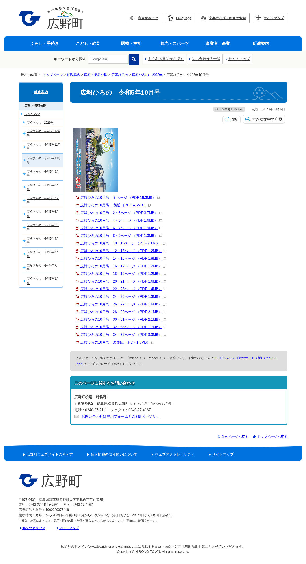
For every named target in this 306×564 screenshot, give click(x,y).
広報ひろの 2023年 (147, 75)
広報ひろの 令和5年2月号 (43, 267)
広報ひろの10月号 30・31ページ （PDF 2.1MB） (121, 319)
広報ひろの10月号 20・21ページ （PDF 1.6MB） (121, 281)
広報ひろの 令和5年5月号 (43, 227)
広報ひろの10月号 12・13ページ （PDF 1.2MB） (121, 251)
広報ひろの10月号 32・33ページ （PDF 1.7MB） (121, 327)
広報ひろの (119, 75)
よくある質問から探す (166, 59)
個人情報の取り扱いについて (114, 454)
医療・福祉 (131, 43)
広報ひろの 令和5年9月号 (43, 173)
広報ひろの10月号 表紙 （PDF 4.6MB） (113, 205)
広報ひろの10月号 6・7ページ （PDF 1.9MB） (119, 228)
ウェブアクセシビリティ (174, 454)
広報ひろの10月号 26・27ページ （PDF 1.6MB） (121, 304)
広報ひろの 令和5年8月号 (43, 187)
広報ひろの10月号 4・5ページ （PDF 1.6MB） (119, 220)
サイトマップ (274, 18)
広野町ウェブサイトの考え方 (49, 454)
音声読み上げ (148, 18)
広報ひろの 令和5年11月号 (43, 147)
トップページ (53, 75)
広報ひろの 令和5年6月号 (43, 214)
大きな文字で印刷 (267, 119)
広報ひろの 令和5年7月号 (43, 200)
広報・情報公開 (96, 75)
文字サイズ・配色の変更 (227, 18)
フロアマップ (69, 528)
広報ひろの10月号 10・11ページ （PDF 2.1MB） (121, 243)
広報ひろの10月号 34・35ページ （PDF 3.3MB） (121, 335)
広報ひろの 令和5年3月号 (43, 254)
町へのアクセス (33, 528)
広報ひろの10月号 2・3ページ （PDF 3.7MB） (119, 213)
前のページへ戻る (235, 437)
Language (183, 18)
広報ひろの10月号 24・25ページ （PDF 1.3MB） (121, 296)
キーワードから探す (70, 59)
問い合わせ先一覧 (206, 59)
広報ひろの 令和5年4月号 (43, 240)
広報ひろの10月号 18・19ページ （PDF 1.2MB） (121, 274)
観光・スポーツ (175, 43)
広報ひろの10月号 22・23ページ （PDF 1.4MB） (121, 289)
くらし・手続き (45, 43)
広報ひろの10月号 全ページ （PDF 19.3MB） (118, 197)
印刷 (235, 119)
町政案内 (261, 43)
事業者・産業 (218, 43)
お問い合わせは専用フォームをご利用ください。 (121, 416)
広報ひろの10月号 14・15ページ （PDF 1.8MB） (121, 258)
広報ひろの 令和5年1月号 (43, 281)
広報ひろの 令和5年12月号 (43, 133)
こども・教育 (88, 43)
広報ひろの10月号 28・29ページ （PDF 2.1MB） (121, 312)
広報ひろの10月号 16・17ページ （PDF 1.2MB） (121, 266)
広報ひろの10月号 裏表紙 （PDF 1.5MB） (115, 342)
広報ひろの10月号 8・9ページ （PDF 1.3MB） (119, 236)
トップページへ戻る (272, 437)
